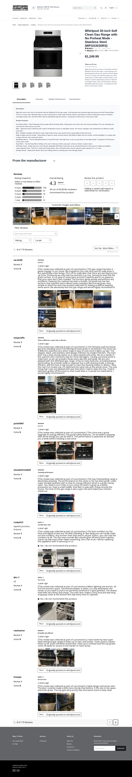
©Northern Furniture (18, 765)
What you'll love (91, 64)
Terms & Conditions (73, 750)
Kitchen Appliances (23, 25)
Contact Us (70, 747)
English (112, 8)
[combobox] (84, 8)
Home (14, 25)
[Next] (80, 53)
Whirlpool (90, 50)
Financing (43, 741)
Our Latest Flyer (18, 741)
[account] (106, 8)
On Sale (15, 744)
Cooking (33, 25)
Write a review (106, 48)
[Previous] (15, 53)
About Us (70, 741)
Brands (69, 744)
